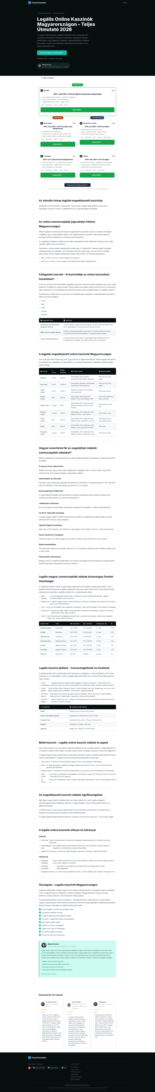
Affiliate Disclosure (76, 1072)
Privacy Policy (74, 1067)
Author (125, 2)
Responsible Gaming (76, 1077)
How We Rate (74, 1074)
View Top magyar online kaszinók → (52, 53)
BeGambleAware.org (102, 188)
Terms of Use (74, 1069)
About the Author (75, 1079)
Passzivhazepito (37, 3)
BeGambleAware (53, 1067)
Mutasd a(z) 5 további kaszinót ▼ (77, 185)
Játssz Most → (77, 110)
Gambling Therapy (38, 1067)
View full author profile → (49, 974)
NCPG (64, 1067)
